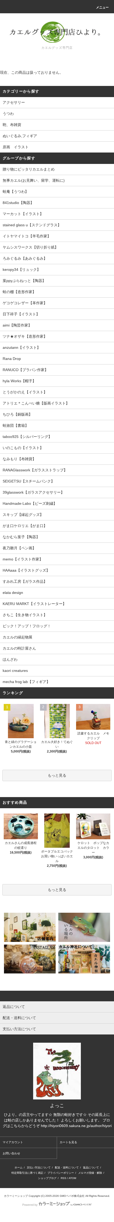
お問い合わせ (11, 1153)
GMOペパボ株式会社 (72, 1195)
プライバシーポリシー (60, 1172)
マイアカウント (13, 1142)
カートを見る (68, 1142)
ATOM (72, 1178)
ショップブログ (47, 1178)
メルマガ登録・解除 (90, 1172)
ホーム (19, 1167)
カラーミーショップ (16, 1195)
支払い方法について (39, 1167)
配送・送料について (67, 1167)
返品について (91, 1167)
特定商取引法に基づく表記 (27, 1172)
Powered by (30, 1204)
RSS (63, 1178)
